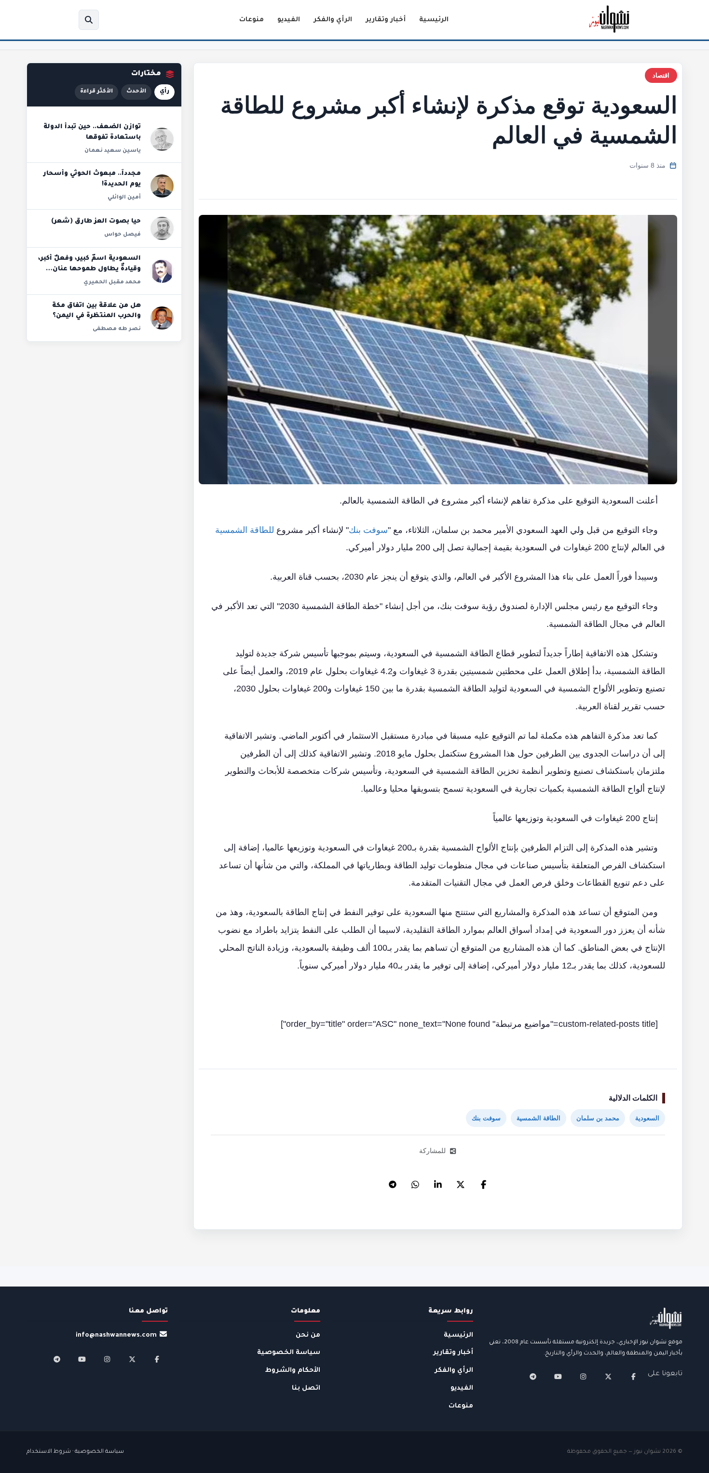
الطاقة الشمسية (538, 1118)
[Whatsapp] (415, 1182)
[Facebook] (483, 1182)
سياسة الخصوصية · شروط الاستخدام (75, 1452)
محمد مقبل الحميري (112, 282)
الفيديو (288, 20)
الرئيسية (434, 20)
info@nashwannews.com (116, 1335)
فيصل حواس (122, 235)
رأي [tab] (164, 92)
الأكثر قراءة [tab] (96, 92)
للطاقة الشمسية (244, 530)
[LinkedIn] (438, 1182)
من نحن (308, 1335)
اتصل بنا (306, 1388)
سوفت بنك (368, 530)
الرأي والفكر (333, 20)
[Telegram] (392, 1182)
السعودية (647, 1118)
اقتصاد (661, 75)
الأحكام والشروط (292, 1370)
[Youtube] (558, 1376)
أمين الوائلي (124, 197)
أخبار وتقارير (386, 20)
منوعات (251, 20)
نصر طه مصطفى (117, 329)
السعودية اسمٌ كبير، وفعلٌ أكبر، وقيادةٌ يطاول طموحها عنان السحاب (89, 269)
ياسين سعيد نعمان (112, 151)
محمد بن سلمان (597, 1118)
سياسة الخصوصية (288, 1352)
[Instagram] (583, 1376)
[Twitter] (460, 1182)
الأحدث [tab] (136, 92)
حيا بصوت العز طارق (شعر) (96, 221)
